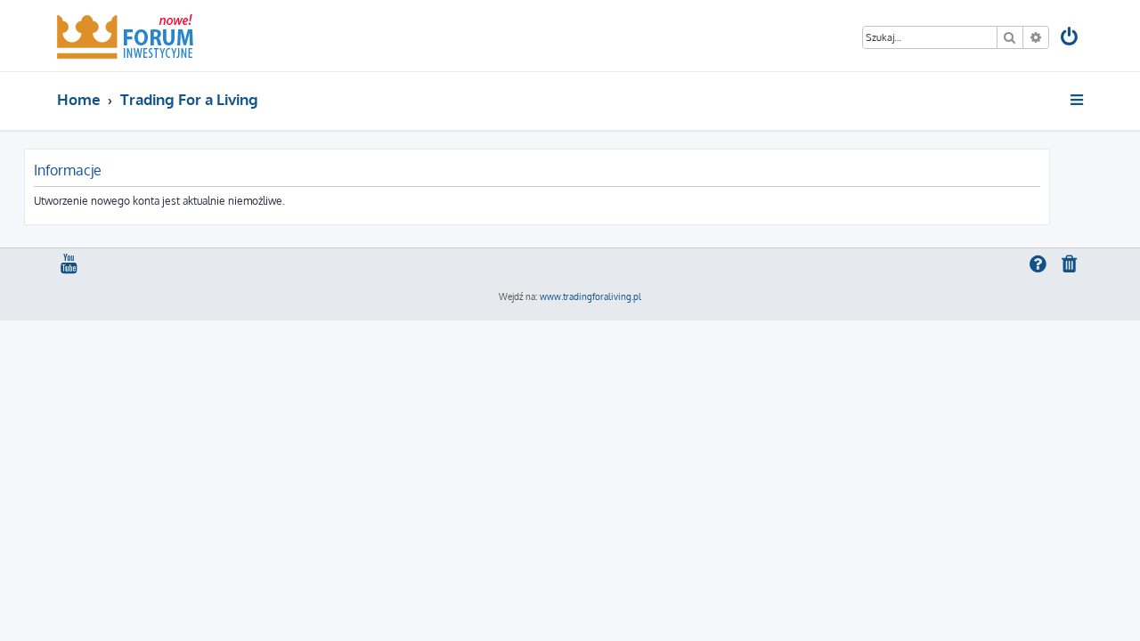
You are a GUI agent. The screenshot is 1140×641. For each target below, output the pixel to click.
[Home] (125, 35)
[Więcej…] (1078, 100)
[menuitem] (1070, 39)
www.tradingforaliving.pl (590, 296)
